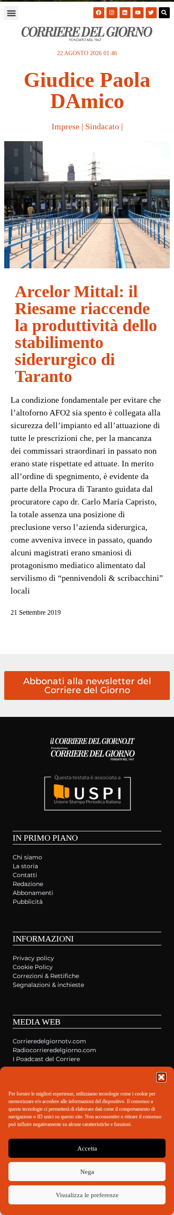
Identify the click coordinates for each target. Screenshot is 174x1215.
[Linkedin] (125, 12)
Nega (87, 1171)
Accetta (87, 1148)
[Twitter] (151, 12)
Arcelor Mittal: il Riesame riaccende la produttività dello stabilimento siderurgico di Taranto (86, 334)
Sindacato (102, 126)
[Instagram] (111, 12)
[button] (161, 1077)
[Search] (164, 12)
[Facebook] (98, 12)
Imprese (65, 126)
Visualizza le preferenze (87, 1195)
